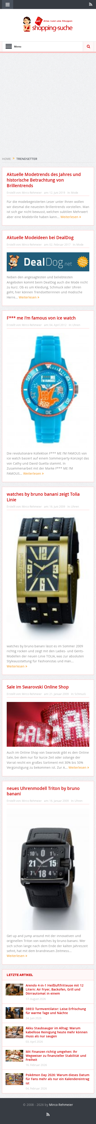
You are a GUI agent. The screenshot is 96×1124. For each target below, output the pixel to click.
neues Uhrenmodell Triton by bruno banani (43, 791)
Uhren (76, 325)
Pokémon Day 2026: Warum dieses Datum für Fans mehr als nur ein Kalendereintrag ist (57, 1079)
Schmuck (80, 694)
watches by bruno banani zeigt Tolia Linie (43, 497)
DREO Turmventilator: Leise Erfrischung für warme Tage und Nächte (56, 1011)
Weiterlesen (70, 217)
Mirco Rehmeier (32, 192)
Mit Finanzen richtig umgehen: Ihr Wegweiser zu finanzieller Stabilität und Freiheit (56, 1055)
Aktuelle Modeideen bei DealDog (40, 237)
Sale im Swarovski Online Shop (38, 687)
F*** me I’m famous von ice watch (41, 318)
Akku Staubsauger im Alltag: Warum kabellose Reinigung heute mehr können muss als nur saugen (57, 1032)
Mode (74, 192)
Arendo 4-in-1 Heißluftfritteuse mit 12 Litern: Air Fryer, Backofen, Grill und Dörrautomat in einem (54, 989)
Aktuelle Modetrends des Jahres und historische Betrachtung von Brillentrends (44, 180)
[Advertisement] (48, 106)
